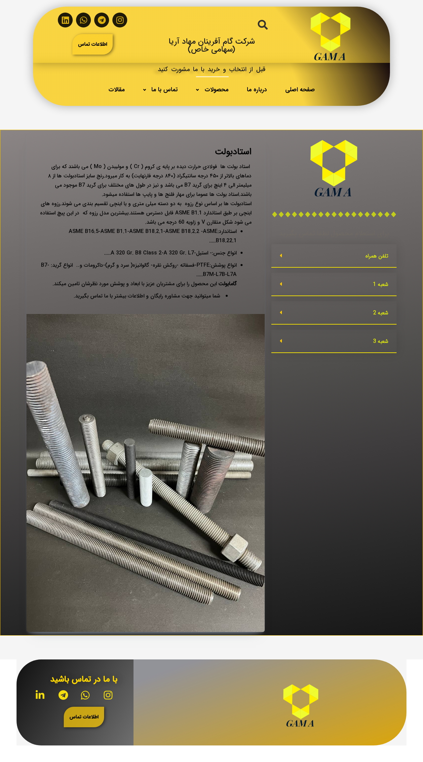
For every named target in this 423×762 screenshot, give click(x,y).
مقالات (116, 89)
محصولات (217, 89)
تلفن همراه (376, 256)
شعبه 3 (380, 341)
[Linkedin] (65, 20)
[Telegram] (101, 20)
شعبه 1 (380, 284)
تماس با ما (164, 89)
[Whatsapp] (83, 20)
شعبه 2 (380, 313)
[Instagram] (119, 20)
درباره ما (257, 89)
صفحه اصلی (300, 89)
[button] (334, 256)
